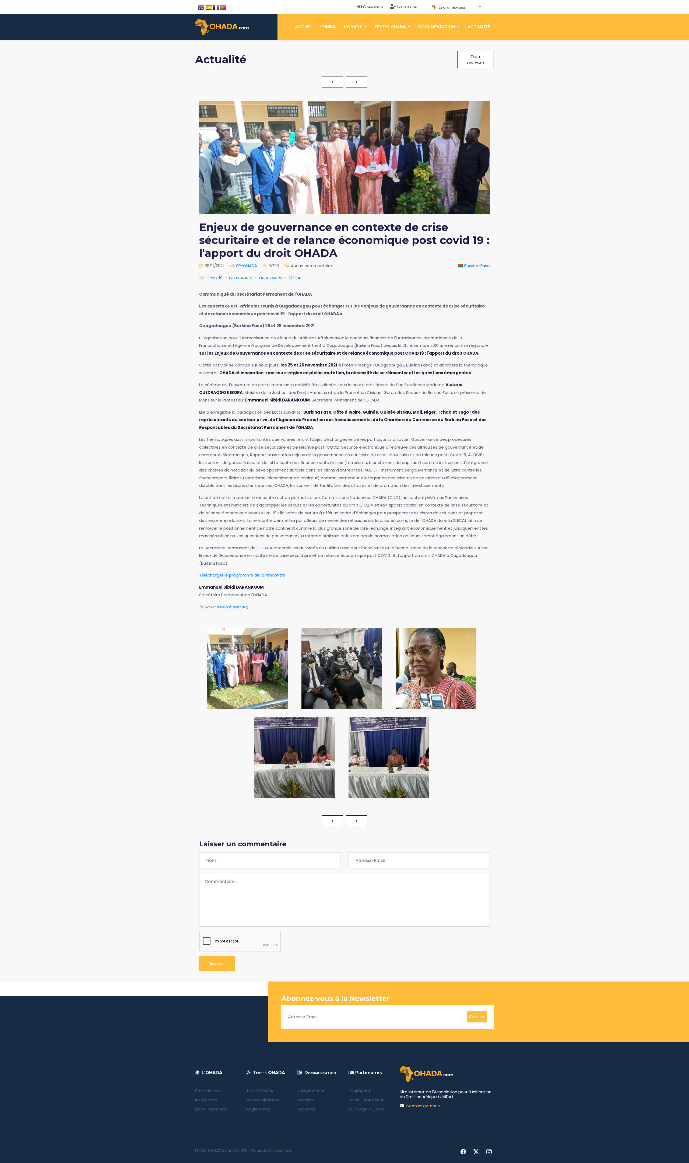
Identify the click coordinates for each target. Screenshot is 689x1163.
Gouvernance (240, 278)
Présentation (208, 1091)
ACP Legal (358, 1109)
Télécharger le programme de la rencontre (242, 575)
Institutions (206, 1100)
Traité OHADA (259, 1091)
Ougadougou (270, 278)
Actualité (478, 27)
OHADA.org (359, 1091)
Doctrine (305, 1100)
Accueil (303, 27)
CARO (378, 1109)
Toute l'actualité (475, 59)
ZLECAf (295, 278)
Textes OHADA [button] (390, 27)
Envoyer (217, 963)
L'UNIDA (328, 27)
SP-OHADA (246, 265)
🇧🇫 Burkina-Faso (474, 265)
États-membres (211, 1109)
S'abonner (477, 1016)
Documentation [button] (437, 27)
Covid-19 (214, 278)
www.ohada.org (232, 607)
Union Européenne (367, 1100)
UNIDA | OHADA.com (214, 1150)
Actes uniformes (262, 1100)
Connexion (373, 7)
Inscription (407, 7)
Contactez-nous (423, 1106)
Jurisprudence (311, 1091)
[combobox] (456, 7)
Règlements (258, 1109)
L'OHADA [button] (353, 27)
